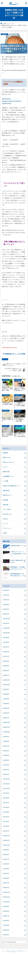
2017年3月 (6, 821)
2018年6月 (6, 750)
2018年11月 (6, 727)
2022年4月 (6, 623)
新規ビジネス (7, 457)
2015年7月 (6, 916)
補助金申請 (6, 490)
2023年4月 (6, 599)
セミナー (5, 467)
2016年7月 (6, 859)
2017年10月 (6, 788)
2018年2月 (6, 769)
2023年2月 (6, 609)
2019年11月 (6, 680)
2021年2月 (6, 651)
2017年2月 (6, 826)
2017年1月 (6, 831)
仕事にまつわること (9, 462)
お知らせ (5, 519)
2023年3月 (6, 604)
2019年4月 (6, 703)
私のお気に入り (7, 514)
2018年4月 (6, 760)
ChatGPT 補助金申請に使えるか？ (17, 561)
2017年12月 (6, 779)
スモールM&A (7, 509)
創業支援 (5, 504)
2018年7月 (6, 746)
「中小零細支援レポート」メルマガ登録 (13, 354)
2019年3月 (6, 708)
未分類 (5, 533)
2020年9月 (6, 661)
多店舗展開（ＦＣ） (9, 476)
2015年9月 (6, 906)
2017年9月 (6, 793)
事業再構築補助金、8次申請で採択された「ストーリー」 (13, 575)
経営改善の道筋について (17, 545)
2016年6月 (6, 864)
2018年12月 (6, 722)
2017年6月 (6, 807)
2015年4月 (6, 930)
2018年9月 (6, 736)
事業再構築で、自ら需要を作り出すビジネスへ (17, 568)
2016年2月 (6, 883)
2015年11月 (6, 897)
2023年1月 (6, 614)
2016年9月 (6, 850)
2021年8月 (6, 637)
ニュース (6, 359)
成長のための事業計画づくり (11, 486)
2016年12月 (6, 835)
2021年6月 (6, 642)
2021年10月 (6, 633)
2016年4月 (6, 873)
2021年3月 (6, 647)
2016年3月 (6, 878)
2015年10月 (6, 901)
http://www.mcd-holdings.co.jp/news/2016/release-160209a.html (11, 101)
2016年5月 (6, 868)
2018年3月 (6, 765)
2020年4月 (6, 666)
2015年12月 (6, 892)
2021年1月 (6, 656)
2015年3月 (6, 934)
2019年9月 (6, 689)
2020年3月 (6, 670)
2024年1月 (6, 595)
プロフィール (7, 528)
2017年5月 (6, 812)
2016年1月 (6, 887)
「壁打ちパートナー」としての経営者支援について (17, 553)
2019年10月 (6, 684)
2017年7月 (6, 802)
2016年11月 (6, 840)
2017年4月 (6, 816)
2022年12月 (6, 618)
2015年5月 (6, 925)
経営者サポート (7, 495)
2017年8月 (6, 798)
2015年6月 (6, 920)
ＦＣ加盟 (5, 481)
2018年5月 (6, 755)
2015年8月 (6, 911)
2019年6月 (6, 699)
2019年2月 (6, 713)
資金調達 (5, 500)
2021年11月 (6, 628)
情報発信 (5, 453)
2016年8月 (6, 854)
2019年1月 (6, 717)
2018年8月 (6, 741)
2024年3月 (6, 590)
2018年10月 (6, 732)
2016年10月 (6, 845)
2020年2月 (6, 675)
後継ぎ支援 (6, 471)
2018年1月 (6, 774)
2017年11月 (6, 784)
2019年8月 (6, 694)
